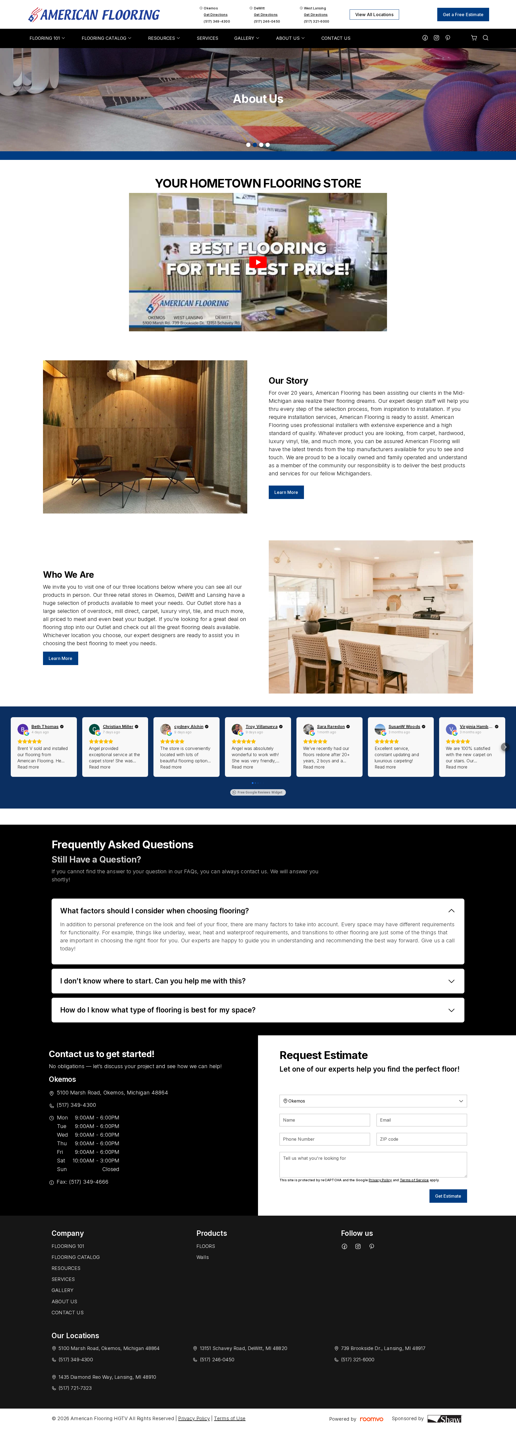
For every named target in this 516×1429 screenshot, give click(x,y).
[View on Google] (22, 729)
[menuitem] (47, 38)
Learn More (286, 492)
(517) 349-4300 (217, 21)
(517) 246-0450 (267, 21)
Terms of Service (414, 1180)
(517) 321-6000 (316, 21)
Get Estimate (448, 1196)
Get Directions (215, 15)
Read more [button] (28, 767)
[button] (10, 747)
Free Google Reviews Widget (260, 792)
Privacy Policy (380, 1180)
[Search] (485, 38)
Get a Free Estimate (463, 14)
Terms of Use (229, 1418)
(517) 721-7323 (75, 1388)
